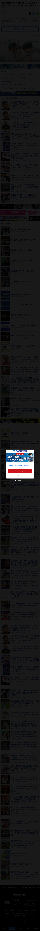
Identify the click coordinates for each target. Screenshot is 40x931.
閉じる (20, 476)
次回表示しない (20, 481)
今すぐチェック (20, 471)
